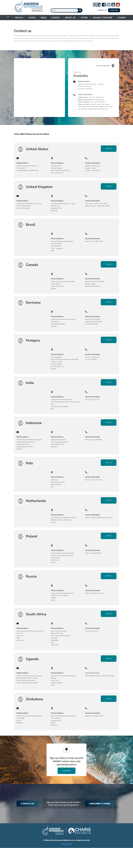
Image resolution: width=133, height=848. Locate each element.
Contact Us (102, 10)
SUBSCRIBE (114, 10)
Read (43, 17)
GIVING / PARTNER (102, 17)
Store (84, 17)
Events (55, 17)
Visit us (108, 148)
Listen (31, 17)
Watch (19, 17)
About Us (70, 17)
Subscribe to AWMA (99, 803)
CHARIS (121, 17)
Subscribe (66, 771)
